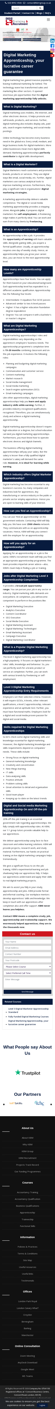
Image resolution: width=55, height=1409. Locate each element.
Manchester (28, 1335)
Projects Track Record (27, 1164)
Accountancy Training (27, 1192)
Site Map (27, 1260)
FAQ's (48, 13)
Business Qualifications (27, 1205)
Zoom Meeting (27, 1355)
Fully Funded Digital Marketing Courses (28, 1016)
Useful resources (27, 1267)
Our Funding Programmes (28, 1171)
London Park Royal (27, 1301)
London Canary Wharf (27, 1308)
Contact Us (28, 13)
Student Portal (12, 13)
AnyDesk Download (27, 1362)
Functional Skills (27, 1226)
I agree (42, 1405)
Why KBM (27, 1144)
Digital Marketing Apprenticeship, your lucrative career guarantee (28, 1022)
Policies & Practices (27, 1246)
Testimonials (27, 1280)
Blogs (39, 13)
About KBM (27, 1137)
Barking (27, 1328)
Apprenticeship (27, 1212)
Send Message (27, 991)
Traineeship (27, 1219)
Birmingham (27, 1321)
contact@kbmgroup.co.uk (39, 2)
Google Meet (27, 1369)
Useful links (27, 1273)
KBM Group (27, 1151)
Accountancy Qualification (27, 1198)
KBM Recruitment (28, 1157)
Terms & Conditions (27, 1253)
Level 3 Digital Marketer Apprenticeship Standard (28, 1010)
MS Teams (27, 1376)
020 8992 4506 (15, 2)
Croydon (27, 1314)
